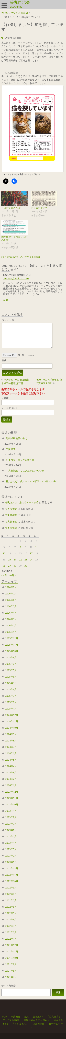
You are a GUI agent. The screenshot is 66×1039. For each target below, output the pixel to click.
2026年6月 (11, 599)
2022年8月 (11, 894)
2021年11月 (11, 951)
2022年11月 (11, 874)
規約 (26, 1016)
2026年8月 (11, 587)
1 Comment (11, 257)
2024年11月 (11, 721)
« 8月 (4, 575)
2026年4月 (11, 612)
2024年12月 (11, 715)
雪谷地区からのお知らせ (37, 1020)
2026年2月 (11, 625)
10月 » (12, 575)
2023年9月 (11, 810)
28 (15, 565)
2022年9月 (11, 887)
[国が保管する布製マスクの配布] (14, 227)
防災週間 (10, 449)
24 (31, 559)
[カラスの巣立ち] (44, 198)
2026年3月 (11, 619)
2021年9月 (11, 964)
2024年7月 (11, 747)
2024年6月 (11, 753)
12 (4, 553)
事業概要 (15, 1016)
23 (25, 559)
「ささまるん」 (20, 1023)
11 (36, 547)
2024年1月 (11, 785)
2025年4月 (11, 689)
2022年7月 (11, 900)
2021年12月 (11, 945)
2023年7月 (11, 823)
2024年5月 (11, 759)
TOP (4, 1016)
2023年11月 (11, 798)
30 (25, 565)
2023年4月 (11, 842)
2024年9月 (11, 734)
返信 (5, 300)
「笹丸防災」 (54, 1016)
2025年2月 (11, 702)
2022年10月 (11, 881)
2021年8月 (11, 970)
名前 (4, 360)
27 (9, 565)
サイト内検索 (8, 985)
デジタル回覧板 (19, 12)
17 (31, 553)
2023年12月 (11, 791)
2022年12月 (11, 868)
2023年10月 (11, 804)
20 (9, 559)
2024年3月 (11, 772)
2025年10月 (11, 651)
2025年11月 (11, 644)
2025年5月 (11, 683)
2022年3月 (11, 925)
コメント (8, 320)
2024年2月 (11, 778)
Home (4, 12)
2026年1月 (11, 631)
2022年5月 (11, 913)
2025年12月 (11, 638)
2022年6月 (11, 906)
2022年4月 (11, 919)
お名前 (4, 398)
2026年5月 (11, 606)
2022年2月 (11, 932)
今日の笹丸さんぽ (10, 207)
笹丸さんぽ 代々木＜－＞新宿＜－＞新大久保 (31, 481)
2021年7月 (11, 977)
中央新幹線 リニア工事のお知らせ (25, 470)
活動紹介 (38, 1016)
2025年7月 (11, 670)
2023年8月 (11, 817)
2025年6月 (11, 676)
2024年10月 (11, 727)
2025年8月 (11, 663)
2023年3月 (11, 849)
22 (20, 559)
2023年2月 (11, 855)
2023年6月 (11, 830)
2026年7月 (11, 593)
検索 (58, 992)
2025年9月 (11, 657)
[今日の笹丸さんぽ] (14, 198)
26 (4, 565)
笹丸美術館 (11, 508)
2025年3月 (11, 695)
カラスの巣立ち (39, 207)
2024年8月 (11, 740)
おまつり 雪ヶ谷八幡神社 (20, 459)
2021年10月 (11, 957)
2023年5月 (11, 836)
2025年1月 (11, 708)
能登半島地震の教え (16, 438)
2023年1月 (11, 862)
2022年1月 (11, 938)
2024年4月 (11, 766)
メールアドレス (9, 408)
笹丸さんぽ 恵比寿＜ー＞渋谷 (21, 502)
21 (15, 559)
